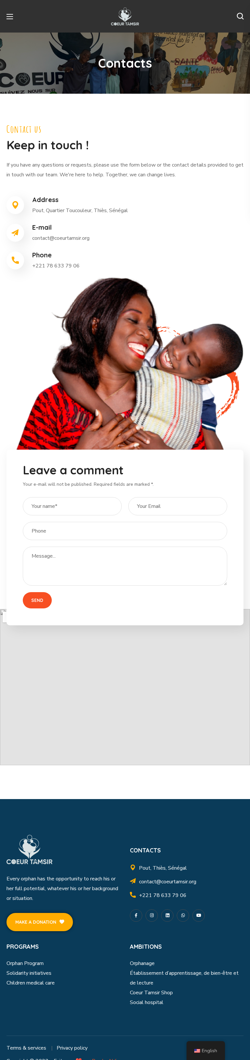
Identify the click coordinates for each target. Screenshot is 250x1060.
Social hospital (146, 1002)
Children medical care (31, 982)
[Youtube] (198, 915)
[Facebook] (136, 915)
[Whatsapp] (183, 915)
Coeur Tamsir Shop (151, 992)
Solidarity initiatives (29, 973)
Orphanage (142, 963)
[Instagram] (152, 915)
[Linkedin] (167, 915)
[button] (240, 16)
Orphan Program (25, 963)
